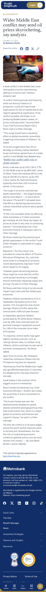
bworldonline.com (11, 456)
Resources (8, 546)
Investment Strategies (13, 534)
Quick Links (8, 512)
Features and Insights (13, 540)
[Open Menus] (40, 586)
